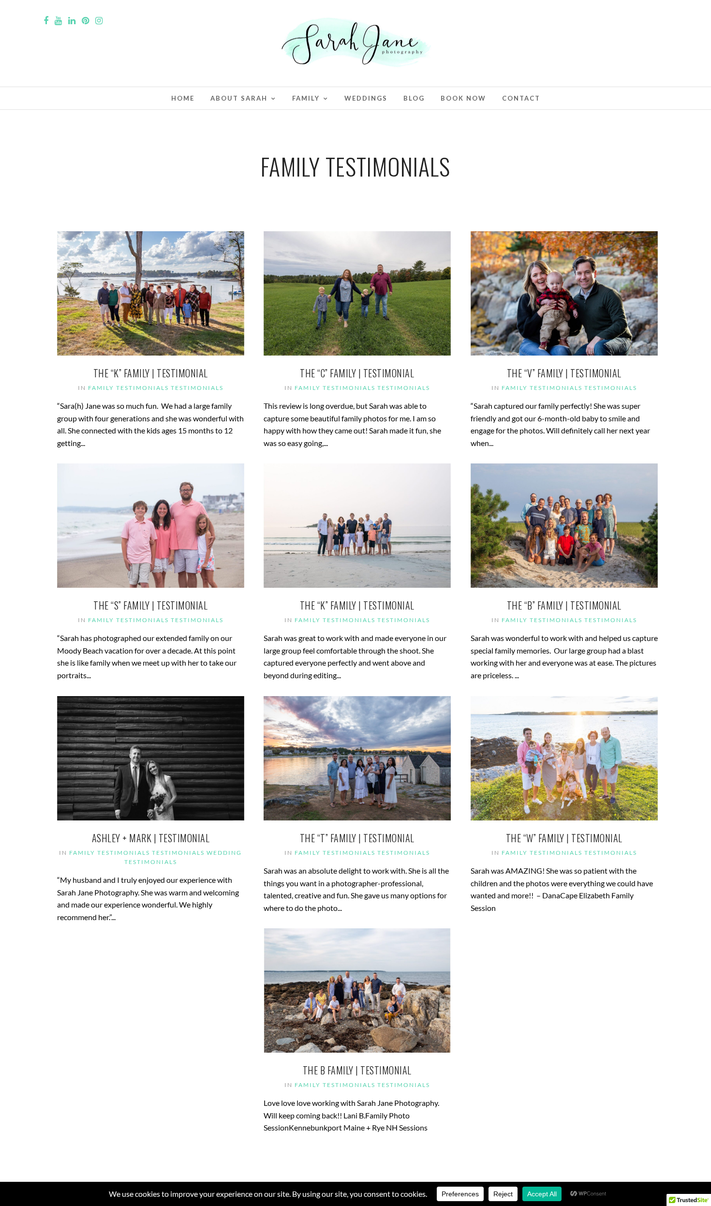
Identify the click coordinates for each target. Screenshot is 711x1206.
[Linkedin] (71, 20)
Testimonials (197, 387)
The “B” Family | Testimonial (564, 605)
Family (306, 98)
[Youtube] (58, 20)
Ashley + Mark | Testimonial (151, 838)
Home (182, 98)
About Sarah (238, 98)
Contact (521, 98)
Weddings (365, 98)
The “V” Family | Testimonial (564, 373)
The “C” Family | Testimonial (357, 373)
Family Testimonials (128, 387)
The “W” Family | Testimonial (564, 838)
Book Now (463, 98)
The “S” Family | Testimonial (150, 605)
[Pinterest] (85, 20)
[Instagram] (99, 20)
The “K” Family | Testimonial (150, 373)
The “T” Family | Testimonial (357, 838)
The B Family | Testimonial (357, 1070)
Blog (414, 98)
